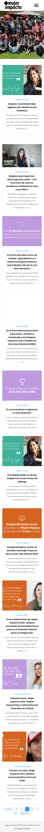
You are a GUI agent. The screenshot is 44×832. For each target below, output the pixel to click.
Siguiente (25, 813)
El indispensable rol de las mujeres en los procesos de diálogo (22, 478)
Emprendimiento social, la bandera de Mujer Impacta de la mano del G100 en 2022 (22, 550)
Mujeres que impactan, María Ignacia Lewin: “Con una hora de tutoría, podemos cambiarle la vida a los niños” (22, 183)
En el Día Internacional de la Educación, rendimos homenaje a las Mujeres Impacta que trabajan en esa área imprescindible (22, 337)
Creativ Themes (23, 828)
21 (15, 813)
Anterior (8, 809)
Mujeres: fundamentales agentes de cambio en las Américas (22, 107)
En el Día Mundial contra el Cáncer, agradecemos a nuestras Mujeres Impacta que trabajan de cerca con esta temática (22, 261)
